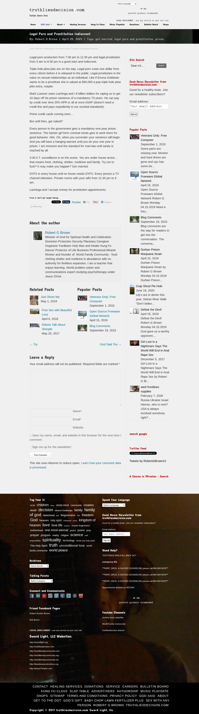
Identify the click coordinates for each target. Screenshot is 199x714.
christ (52, 505)
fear (57, 515)
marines (67, 526)
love (46, 525)
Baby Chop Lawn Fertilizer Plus (114, 700)
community (76, 505)
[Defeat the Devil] (135, 311)
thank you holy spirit (85, 541)
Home (33, 24)
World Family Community (113, 624)
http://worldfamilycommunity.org (44, 655)
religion (65, 535)
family (78, 510)
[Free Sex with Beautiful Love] (35, 311)
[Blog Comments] (82, 328)
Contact (40, 686)
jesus (75, 521)
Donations (134, 24)
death (33, 510)
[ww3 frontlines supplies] (135, 388)
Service (113, 686)
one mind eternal (56, 530)
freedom (87, 515)
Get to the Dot (47, 700)
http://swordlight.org (39, 642)
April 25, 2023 (72, 39)
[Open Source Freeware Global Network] (82, 315)
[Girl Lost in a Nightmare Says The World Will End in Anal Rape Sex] (135, 343)
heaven (44, 520)
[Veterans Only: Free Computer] (82, 298)
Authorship (127, 691)
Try (33, 344)
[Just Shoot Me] (34, 300)
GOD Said (45, 24)
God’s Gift (72, 700)
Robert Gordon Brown (40, 613)
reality (55, 535)
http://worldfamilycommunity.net (44, 660)
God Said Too (110, 344)
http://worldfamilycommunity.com (45, 651)
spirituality (51, 540)
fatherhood (48, 515)
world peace (58, 550)
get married (104, 39)
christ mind (62, 505)
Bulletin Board (151, 24)
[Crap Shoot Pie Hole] (132, 289)
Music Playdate (117, 24)
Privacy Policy (123, 695)
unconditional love (72, 545)
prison (159, 39)
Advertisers (103, 691)
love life (57, 525)
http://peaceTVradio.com (41, 668)
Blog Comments (100, 326)
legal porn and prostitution (134, 39)
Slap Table (79, 691)
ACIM (32, 505)
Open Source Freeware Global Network (151, 176)
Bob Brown (35, 620)
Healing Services (78, 24)
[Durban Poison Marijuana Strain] (135, 251)
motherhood (36, 530)
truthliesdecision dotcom (113, 630)
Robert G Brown (46, 39)
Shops (166, 24)
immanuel (67, 521)
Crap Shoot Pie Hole (149, 286)
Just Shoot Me (50, 296)
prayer (34, 535)
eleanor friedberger (64, 510)
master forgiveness (81, 525)
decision (45, 510)
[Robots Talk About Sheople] (35, 325)
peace (73, 530)
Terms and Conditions (87, 695)
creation (88, 505)
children (43, 505)
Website (78, 427)
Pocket (76, 202)
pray (88, 530)
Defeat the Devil (151, 309)
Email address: (139, 101)
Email (77, 419)
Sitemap (57, 695)
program (46, 535)
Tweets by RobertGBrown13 (148, 461)
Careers (130, 686)
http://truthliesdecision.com (42, 646)
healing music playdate (112, 617)
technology (69, 540)
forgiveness (68, 515)
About (60, 24)
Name (77, 411)
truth (53, 545)
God (34, 520)
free (78, 516)
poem (81, 530)
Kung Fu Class (98, 24)
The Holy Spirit (38, 545)
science (76, 535)
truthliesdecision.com (147, 705)
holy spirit (56, 520)
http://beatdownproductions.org (44, 664)
